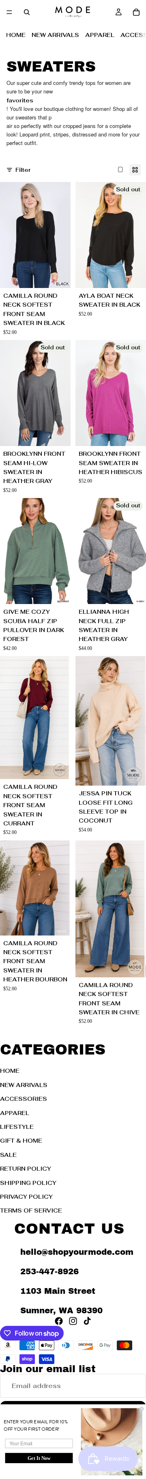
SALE (8, 1154)
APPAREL (99, 35)
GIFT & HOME (21, 1140)
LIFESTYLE (17, 1126)
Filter (23, 169)
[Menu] (9, 12)
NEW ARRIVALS (55, 35)
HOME (16, 35)
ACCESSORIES (23, 1098)
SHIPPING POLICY (28, 1182)
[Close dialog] (141, 1408)
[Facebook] (59, 1320)
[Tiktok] (87, 1320)
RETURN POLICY (25, 1168)
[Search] (27, 12)
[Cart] (136, 12)
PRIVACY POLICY (26, 1196)
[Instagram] (73, 1320)
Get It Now (39, 1458)
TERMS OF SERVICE (31, 1210)
